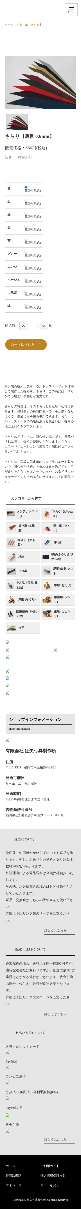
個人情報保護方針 (53, 1175)
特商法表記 (13, 1175)
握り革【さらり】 (31, 24)
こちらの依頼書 (41, 900)
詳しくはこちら (55, 930)
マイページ (13, 1185)
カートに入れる (22, 344)
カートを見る (49, 1185)
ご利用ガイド (49, 1166)
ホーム (8, 24)
